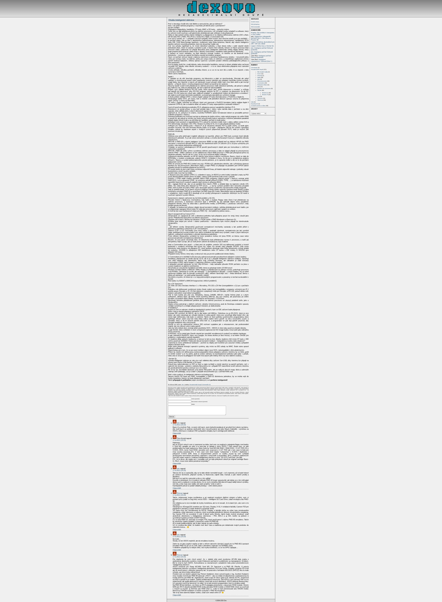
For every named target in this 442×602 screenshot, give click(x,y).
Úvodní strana (255, 21)
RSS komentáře (255, 27)
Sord (258, 96)
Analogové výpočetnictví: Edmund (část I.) (261, 60)
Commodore (260, 83)
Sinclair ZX (265, 94)
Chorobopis (254, 67)
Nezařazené (254, 104)
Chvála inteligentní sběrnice (181, 20)
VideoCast (260, 100)
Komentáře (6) (207, 384)
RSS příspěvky (255, 24)
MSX (258, 86)
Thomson (260, 98)
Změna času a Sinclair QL (265, 46)
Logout (253, 42)
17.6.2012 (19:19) (179, 425)
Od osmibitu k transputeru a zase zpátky (262, 33)
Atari (258, 79)
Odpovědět (177, 433)
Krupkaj (253, 33)
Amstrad (259, 75)
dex (252, 48)
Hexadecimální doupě (257, 69)
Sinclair (259, 90)
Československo (262, 81)
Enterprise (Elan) (262, 84)
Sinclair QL (265, 92)
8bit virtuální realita (262, 72)
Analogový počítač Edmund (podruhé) (262, 49)
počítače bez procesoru (264, 88)
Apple (258, 77)
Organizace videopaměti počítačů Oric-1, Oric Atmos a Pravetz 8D (261, 38)
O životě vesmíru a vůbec (258, 105)
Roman (180, 493)
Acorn (259, 73)
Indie (252, 102)
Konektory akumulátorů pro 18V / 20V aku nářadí (262, 43)
